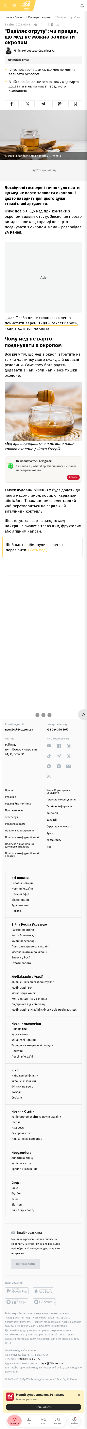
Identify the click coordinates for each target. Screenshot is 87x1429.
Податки (17, 1051)
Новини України (22, 888)
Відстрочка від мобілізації (29, 1004)
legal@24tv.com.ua (52, 1363)
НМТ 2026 (18, 1127)
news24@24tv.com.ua (19, 729)
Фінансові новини (24, 1040)
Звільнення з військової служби (33, 982)
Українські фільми (24, 1081)
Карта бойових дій (24, 935)
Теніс (15, 1199)
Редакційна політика (18, 803)
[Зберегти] (75, 104)
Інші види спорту (23, 1210)
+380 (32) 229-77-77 (28, 1358)
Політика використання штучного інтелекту (19, 845)
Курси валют (20, 1034)
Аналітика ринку (22, 1158)
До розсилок (25, 1264)
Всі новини (20, 878)
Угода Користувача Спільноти (58, 791)
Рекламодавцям (15, 824)
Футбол (16, 1193)
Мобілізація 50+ (22, 987)
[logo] (26, 5)
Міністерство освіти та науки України (36, 1116)
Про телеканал (14, 810)
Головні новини (22, 883)
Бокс (15, 1188)
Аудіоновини (20, 905)
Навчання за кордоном (27, 1139)
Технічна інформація (59, 806)
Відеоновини (20, 900)
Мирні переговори (24, 941)
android (17, 1290)
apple (44, 1290)
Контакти (52, 813)
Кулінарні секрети (39, 17)
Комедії (16, 1092)
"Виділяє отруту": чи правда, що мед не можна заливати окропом (68, 17)
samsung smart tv (44, 1301)
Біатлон (17, 1204)
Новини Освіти (23, 1111)
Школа (16, 1122)
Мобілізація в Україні (29, 977)
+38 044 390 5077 (57, 729)
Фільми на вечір (22, 1086)
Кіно (15, 1070)
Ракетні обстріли (23, 930)
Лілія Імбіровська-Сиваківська (34, 50)
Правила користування (19, 830)
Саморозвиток (21, 1133)
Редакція (10, 797)
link (49, 745)
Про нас (10, 790)
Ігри (49, 846)
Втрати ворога (21, 963)
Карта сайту (54, 840)
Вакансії (52, 820)
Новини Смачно (15, 17)
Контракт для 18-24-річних (29, 998)
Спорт (16, 1183)
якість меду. (37, 550)
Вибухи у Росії (21, 957)
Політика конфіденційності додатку (22, 855)
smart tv (17, 1301)
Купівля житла (21, 1163)
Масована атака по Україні (29, 952)
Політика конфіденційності (22, 837)
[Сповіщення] (82, 5)
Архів (50, 833)
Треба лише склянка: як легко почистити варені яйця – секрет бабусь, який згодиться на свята (41, 323)
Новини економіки (26, 1024)
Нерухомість (21, 1153)
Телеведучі (12, 817)
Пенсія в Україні (22, 1056)
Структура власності (59, 826)
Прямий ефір (20, 894)
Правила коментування (61, 799)
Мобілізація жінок (24, 993)
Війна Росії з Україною (29, 924)
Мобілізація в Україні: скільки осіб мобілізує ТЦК (44, 1009)
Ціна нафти (19, 1029)
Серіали (17, 1097)
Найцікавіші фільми (25, 1075)
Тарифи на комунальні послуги (32, 1045)
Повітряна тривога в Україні (30, 946)
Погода (16, 911)
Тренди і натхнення (24, 1169)
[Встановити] (43, 1401)
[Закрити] (79, 1395)
